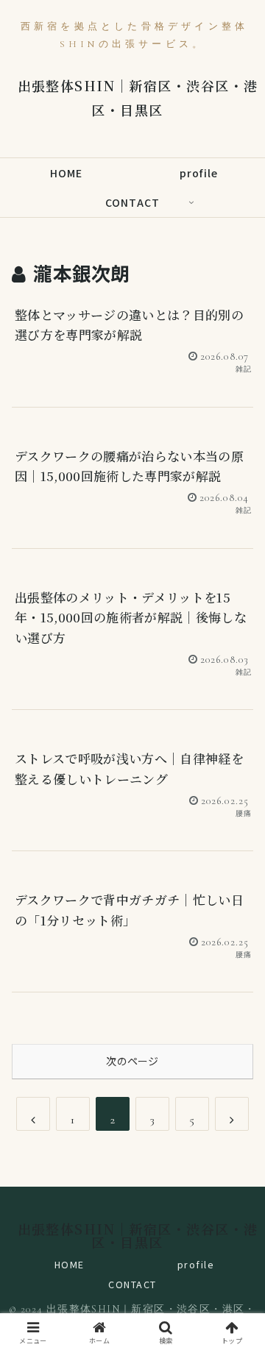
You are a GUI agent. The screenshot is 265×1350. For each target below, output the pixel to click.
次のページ (132, 1061)
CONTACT (132, 1284)
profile (196, 1264)
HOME (69, 1264)
